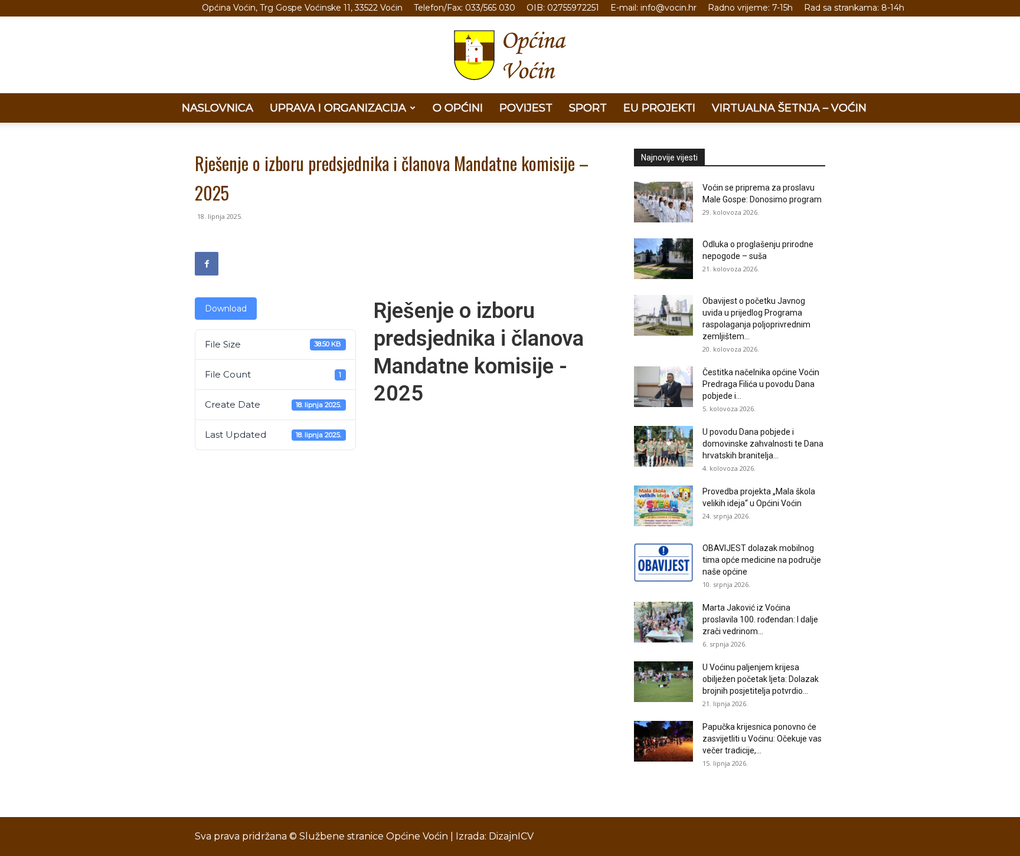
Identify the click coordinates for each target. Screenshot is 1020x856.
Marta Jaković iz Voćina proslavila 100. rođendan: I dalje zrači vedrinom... (760, 619)
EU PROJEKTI (659, 107)
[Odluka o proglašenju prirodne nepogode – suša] (663, 258)
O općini (458, 107)
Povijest (525, 107)
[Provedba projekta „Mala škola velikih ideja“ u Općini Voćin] (663, 506)
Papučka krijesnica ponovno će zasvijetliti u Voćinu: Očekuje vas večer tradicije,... (762, 738)
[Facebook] (206, 264)
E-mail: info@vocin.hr (653, 7)
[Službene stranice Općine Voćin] (510, 55)
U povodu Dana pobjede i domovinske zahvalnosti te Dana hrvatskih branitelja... (762, 443)
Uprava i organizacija (338, 107)
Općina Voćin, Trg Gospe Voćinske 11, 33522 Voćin (302, 7)
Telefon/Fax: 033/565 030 (464, 7)
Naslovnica (217, 107)
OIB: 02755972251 (563, 7)
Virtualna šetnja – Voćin (789, 107)
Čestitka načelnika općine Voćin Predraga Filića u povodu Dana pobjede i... (760, 384)
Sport (588, 107)
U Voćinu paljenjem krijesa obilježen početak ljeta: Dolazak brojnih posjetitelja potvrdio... (760, 679)
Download (226, 308)
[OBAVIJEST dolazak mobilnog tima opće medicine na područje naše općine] (663, 562)
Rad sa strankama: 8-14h (854, 7)
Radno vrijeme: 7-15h (750, 7)
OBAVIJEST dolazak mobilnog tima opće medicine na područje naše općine (761, 559)
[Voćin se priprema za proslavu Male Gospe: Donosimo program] (663, 202)
